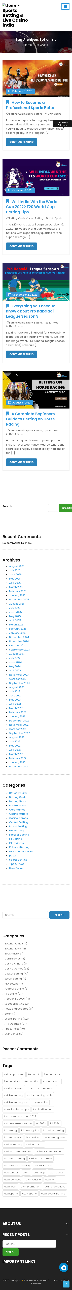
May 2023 (15, 699)
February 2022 (17, 758)
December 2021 (18, 766)
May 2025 (15, 616)
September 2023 (19, 683)
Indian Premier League (18, 1123)
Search (7, 506)
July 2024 (14, 658)
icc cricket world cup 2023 (20, 1116)
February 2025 (17, 628)
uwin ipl (49, 1179)
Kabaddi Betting (19, 847)
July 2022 (14, 741)
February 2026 (17, 591)
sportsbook (11, 1172)
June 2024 (15, 662)
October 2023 (17, 679)
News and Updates (21, 851)
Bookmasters (17, 805)
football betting (42, 1109)
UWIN (26, 1172)
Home (28, 45)
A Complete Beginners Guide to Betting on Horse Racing (30, 419)
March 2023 (16, 708)
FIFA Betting (16, 830)
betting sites (12, 1081)
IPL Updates (16, 843)
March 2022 (16, 754)
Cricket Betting (35, 218)
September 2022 (19, 733)
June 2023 (15, 695)
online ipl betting (14, 1158)
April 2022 (15, 750)
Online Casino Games (17, 1151)
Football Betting (19, 834)
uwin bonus (56, 1172)
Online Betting (13, 1144)
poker (12, 855)
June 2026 (15, 574)
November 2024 (19, 641)
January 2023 (17, 716)
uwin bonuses (12, 1179)
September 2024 (19, 649)
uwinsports (11, 1193)
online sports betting (17, 1165)
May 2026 (15, 578)
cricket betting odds (39, 1095)
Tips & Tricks (51, 322)
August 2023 (16, 687)
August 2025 (17, 603)
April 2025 (15, 620)
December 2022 (19, 720)
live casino (32, 1137)
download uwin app (16, 1109)
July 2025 (14, 608)
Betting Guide (17, 114)
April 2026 (15, 583)
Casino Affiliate (18, 814)
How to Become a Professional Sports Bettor (31, 105)
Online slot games (40, 1158)
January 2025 (17, 633)
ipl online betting (53, 1130)
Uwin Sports (54, 114)
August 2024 (17, 654)
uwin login (10, 1186)
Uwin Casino (33, 1179)
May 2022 (14, 745)
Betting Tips (31, 1081)
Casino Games (18, 818)
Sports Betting (34, 114)
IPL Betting (15, 839)
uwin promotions (55, 1186)
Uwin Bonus (16, 868)
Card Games (17, 809)
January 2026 (17, 595)
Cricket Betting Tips (16, 1102)
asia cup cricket (14, 1074)
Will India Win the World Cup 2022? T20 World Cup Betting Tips (32, 207)
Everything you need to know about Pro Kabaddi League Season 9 (30, 311)
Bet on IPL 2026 (18, 793)
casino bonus (51, 1081)
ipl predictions (13, 1137)
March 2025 (16, 624)
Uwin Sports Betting (53, 1193)
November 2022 (18, 725)
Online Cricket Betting (49, 1151)
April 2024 (15, 670)
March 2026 (16, 587)
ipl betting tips (30, 1130)
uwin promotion (30, 1186)
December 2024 (19, 637)
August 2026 (16, 566)
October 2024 (17, 645)
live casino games (55, 1137)
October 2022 (17, 729)
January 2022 (17, 762)
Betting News (17, 801)
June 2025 (15, 612)
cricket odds (40, 1102)
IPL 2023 (41, 1123)
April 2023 (15, 704)
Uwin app (39, 1172)
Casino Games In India (41, 1088)
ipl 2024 (55, 1123)
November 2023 (19, 674)
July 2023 (14, 691)
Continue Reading (21, 142)
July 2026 (14, 570)
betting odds (52, 1074)
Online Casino (34, 1144)
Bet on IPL (34, 1074)
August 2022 (16, 737)
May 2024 (15, 666)
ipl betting (10, 1130)
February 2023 (17, 712)
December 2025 (19, 599)
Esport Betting (18, 826)
